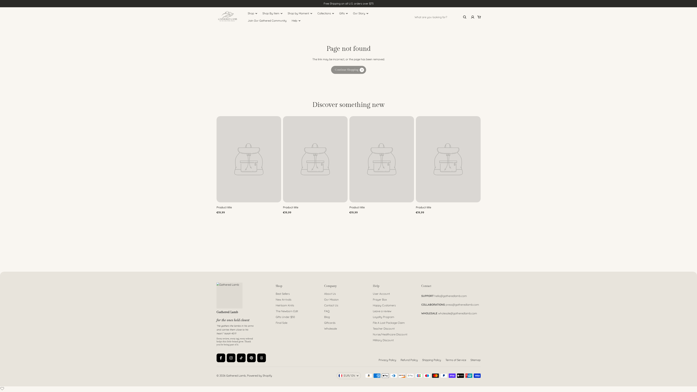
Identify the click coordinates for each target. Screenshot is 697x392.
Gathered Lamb (236, 375)
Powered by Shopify (259, 375)
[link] (348, 70)
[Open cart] (479, 17)
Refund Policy (409, 360)
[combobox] (440, 17)
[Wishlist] (2, 388)
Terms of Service (455, 360)
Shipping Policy (431, 360)
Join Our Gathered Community (267, 20)
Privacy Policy (387, 360)
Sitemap (475, 360)
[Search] (465, 17)
